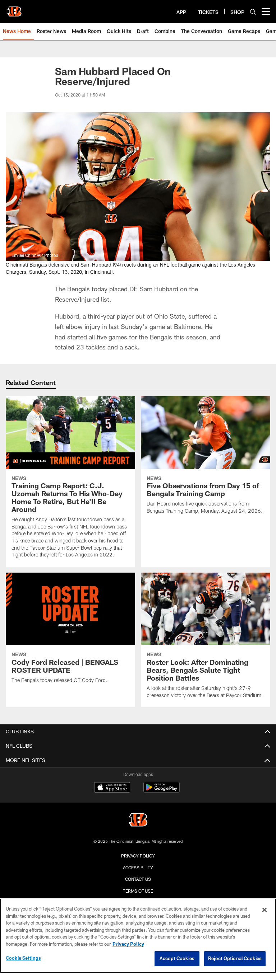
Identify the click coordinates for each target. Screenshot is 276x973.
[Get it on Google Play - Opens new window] (161, 791)
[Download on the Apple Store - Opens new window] (112, 788)
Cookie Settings (23, 958)
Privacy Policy (138, 855)
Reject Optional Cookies (235, 958)
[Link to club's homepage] (14, 8)
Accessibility (138, 867)
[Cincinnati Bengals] (138, 820)
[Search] (253, 12)
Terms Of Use (138, 890)
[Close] (264, 910)
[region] (138, 935)
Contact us (138, 879)
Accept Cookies (177, 958)
